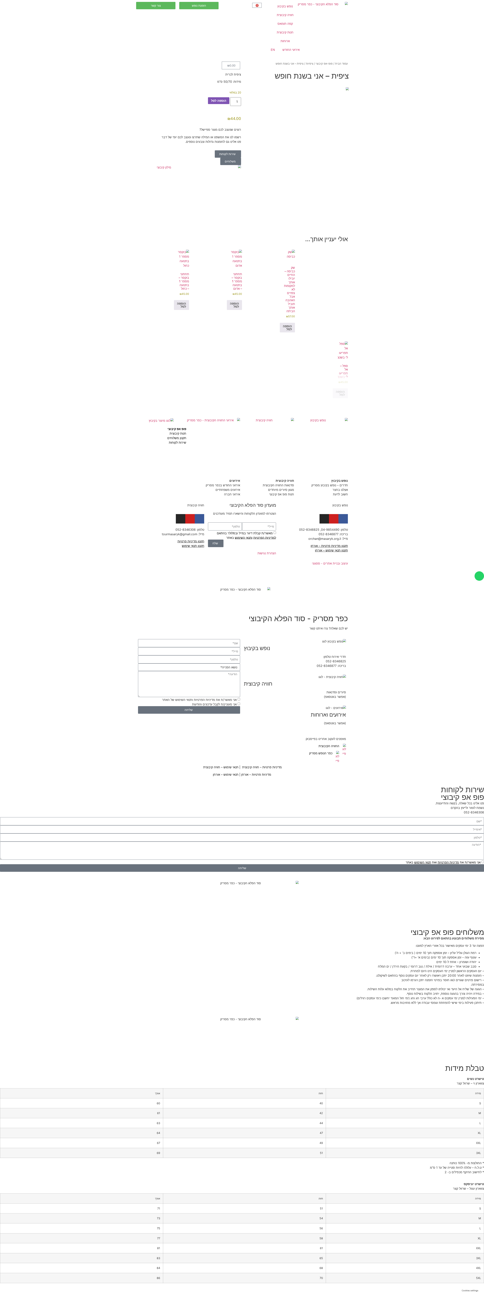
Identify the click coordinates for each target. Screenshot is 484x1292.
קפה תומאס (285, 23)
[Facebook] (343, 519)
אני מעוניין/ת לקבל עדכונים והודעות (214, 704)
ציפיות (309, 63)
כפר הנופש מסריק (320, 753)
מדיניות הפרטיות (448, 862)
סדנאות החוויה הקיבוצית (278, 485)
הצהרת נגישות (267, 553)
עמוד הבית (341, 63)
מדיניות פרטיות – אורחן (256, 774)
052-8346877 (328, 534)
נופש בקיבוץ (285, 6)
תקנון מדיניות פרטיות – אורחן (329, 546)
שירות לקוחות (177, 442)
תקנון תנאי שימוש (193, 546)
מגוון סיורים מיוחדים (281, 490)
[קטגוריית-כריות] (296, 88)
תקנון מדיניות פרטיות (191, 541)
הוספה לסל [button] (287, 327)
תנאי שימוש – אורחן (225, 774)
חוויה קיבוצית (285, 15)
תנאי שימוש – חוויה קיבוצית (220, 767)
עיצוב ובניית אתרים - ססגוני (330, 563)
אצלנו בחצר (340, 490)
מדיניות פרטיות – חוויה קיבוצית (262, 767)
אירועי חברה (232, 494)
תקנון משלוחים (176, 438)
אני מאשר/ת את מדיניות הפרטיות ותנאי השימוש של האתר (199, 699)
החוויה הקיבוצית (329, 746)
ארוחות (285, 41)
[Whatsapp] (479, 576)
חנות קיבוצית (285, 32)
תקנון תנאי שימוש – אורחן (331, 550)
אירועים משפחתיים (228, 490)
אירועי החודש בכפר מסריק (222, 485)
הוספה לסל (218, 101)
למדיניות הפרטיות (264, 537)
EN (273, 50)
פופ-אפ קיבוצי (324, 63)
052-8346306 (185, 529)
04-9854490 (330, 529)
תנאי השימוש (243, 537)
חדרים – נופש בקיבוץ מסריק (329, 485)
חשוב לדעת (340, 494)
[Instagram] (180, 519)
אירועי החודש (291, 50)
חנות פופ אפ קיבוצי (281, 494)
